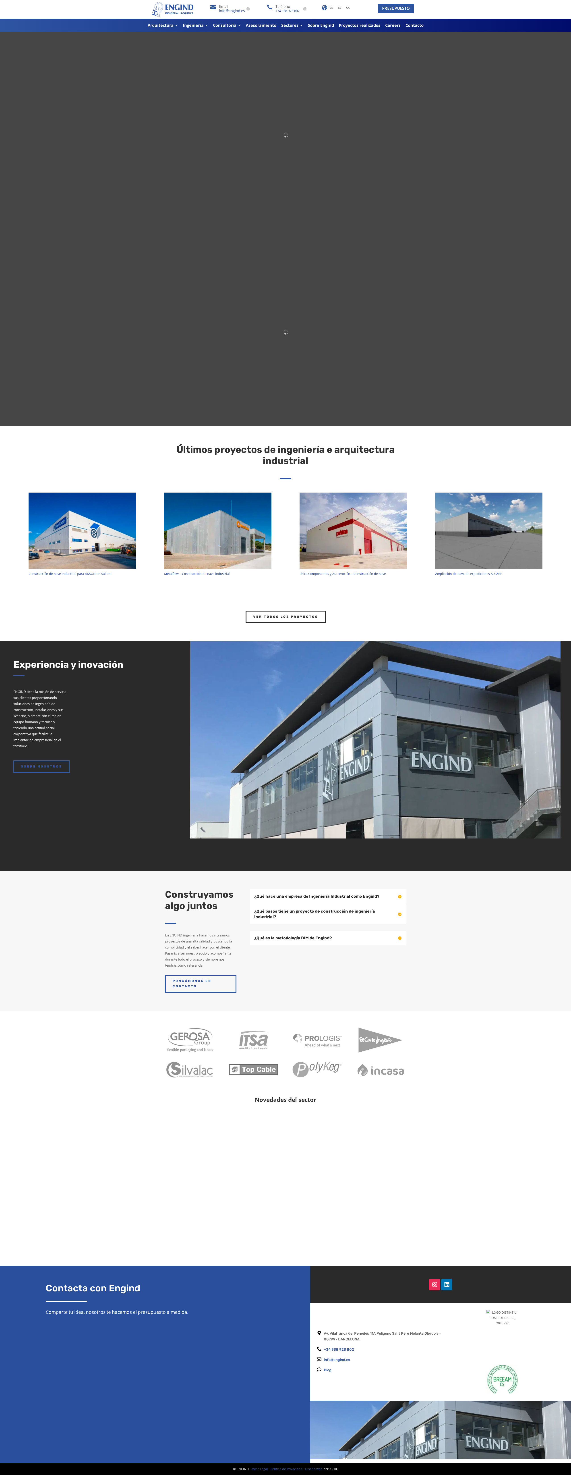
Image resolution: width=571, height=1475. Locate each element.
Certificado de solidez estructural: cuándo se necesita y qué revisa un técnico (257, 1175)
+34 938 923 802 (287, 11)
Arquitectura (161, 26)
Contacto (414, 26)
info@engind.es (232, 10)
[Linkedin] (446, 1284)
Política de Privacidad (286, 1469)
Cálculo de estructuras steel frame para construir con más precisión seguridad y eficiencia (272, 1131)
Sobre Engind (321, 26)
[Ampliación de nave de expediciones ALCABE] (488, 531)
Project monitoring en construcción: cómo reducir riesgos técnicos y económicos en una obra (277, 1218)
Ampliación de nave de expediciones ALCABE (468, 574)
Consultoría (224, 26)
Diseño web (314, 1469)
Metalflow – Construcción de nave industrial (197, 574)
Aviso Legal (259, 1469)
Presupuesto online (475, 853)
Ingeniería (193, 26)
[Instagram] (434, 1284)
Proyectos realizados (359, 26)
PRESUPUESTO (396, 8)
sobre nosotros (41, 766)
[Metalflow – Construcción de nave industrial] (217, 531)
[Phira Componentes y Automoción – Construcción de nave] (353, 531)
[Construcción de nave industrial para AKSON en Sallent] (82, 531)
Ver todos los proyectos (285, 617)
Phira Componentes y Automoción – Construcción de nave (343, 574)
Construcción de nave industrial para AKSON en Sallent (70, 574)
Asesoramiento (261, 26)
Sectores (289, 26)
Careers (393, 26)
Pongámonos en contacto (192, 983)
